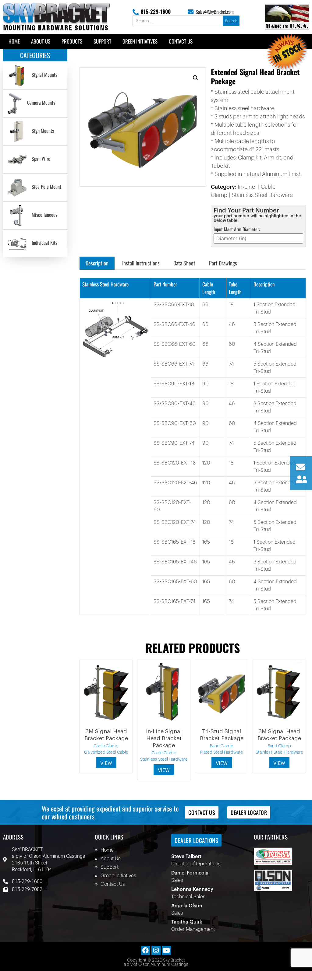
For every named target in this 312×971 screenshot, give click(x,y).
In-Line (246, 187)
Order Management (193, 929)
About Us (40, 41)
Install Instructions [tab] (141, 263)
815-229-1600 (156, 11)
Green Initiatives (140, 41)
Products (72, 41)
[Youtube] (166, 950)
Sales (177, 880)
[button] (195, 77)
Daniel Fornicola (189, 873)
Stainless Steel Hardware (262, 195)
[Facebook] (145, 950)
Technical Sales (188, 896)
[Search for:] (178, 21)
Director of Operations (195, 863)
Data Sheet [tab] (184, 263)
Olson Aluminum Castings (57, 856)
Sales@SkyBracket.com (215, 11)
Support (102, 41)
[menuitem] (35, 75)
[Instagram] (155, 950)
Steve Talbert (186, 856)
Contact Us (181, 41)
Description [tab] (97, 263)
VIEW (106, 763)
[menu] (35, 159)
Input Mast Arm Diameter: (237, 229)
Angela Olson (186, 905)
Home (14, 41)
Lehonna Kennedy (192, 889)
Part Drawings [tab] (223, 263)
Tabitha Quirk (186, 922)
